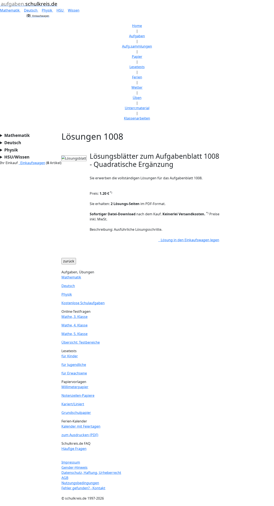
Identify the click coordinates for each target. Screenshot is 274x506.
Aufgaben (137, 36)
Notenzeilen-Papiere (77, 395)
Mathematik (10, 10)
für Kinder (69, 356)
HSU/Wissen (17, 157)
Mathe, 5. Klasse (74, 333)
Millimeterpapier (74, 387)
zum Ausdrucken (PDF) (79, 435)
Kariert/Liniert (72, 404)
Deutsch (31, 10)
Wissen (73, 10)
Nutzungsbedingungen (80, 483)
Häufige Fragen (73, 448)
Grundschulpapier (76, 412)
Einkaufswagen (32, 162)
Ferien (137, 77)
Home (137, 25)
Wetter (137, 87)
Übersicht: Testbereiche (80, 342)
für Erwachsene (74, 373)
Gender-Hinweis (74, 467)
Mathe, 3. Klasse (74, 316)
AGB (64, 477)
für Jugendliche (73, 364)
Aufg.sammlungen (137, 46)
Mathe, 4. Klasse (74, 325)
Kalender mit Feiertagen (80, 426)
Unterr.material (137, 108)
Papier (137, 56)
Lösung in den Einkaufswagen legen (188, 240)
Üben (137, 97)
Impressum (70, 462)
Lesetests (137, 66)
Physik (47, 10)
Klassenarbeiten (137, 118)
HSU (60, 10)
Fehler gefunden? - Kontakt (83, 488)
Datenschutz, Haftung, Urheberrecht (91, 472)
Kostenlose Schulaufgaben (83, 303)
